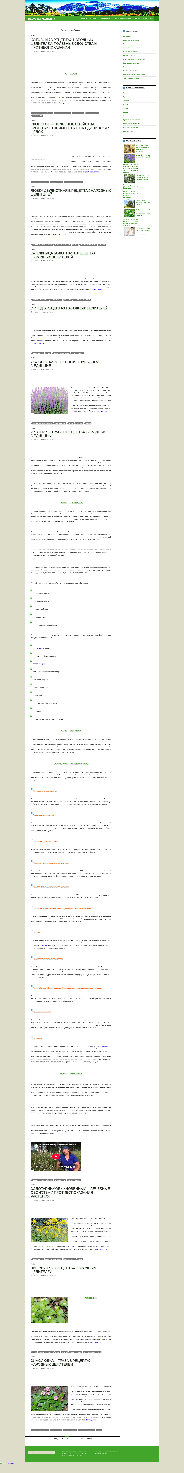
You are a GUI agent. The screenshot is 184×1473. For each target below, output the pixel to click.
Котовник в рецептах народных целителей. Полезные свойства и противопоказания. (64, 43)
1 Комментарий (47, 261)
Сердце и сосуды (75, 1352)
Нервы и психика (92, 113)
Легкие (75, 244)
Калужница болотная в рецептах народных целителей (63, 255)
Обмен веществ (56, 299)
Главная (83, 18)
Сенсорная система (130, 71)
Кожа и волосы (78, 113)
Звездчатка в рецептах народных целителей (63, 1270)
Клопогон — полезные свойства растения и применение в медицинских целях (70, 128)
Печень (64, 1352)
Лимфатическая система (132, 48)
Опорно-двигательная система (134, 59)
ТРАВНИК (93, 18)
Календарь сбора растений (127, 18)
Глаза (35, 1352)
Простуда (102, 244)
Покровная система (130, 67)
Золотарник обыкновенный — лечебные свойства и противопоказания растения (70, 1192)
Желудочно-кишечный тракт (42, 113)
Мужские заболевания (88, 244)
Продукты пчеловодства (131, 120)
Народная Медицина (41, 18)
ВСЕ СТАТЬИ (148, 18)
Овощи (125, 104)
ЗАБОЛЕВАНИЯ (106, 18)
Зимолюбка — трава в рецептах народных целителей (61, 1362)
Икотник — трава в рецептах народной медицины (68, 434)
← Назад (54, 1439)
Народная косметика (130, 127)
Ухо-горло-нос (38, 115)
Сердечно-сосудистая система (134, 74)
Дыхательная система (131, 40)
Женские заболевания (62, 113)
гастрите (39, 648)
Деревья (126, 100)
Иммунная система (130, 44)
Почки (80, 1259)
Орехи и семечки (129, 116)
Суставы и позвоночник (73, 182)
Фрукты (125, 108)
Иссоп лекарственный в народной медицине (65, 364)
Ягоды (125, 112)
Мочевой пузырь (70, 1430)
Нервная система (129, 55)
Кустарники (127, 97)
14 (82, 1439)
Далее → (90, 1439)
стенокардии (41, 664)
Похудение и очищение (131, 123)
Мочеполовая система (131, 51)
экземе (44, 945)
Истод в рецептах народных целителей (69, 308)
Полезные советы (129, 131)
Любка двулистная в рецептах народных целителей (71, 192)
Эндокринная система (131, 78)
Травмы (88, 423)
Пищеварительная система (132, 63)
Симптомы (127, 36)
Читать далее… (64, 103)
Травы (33, 36)
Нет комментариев (49, 51)
